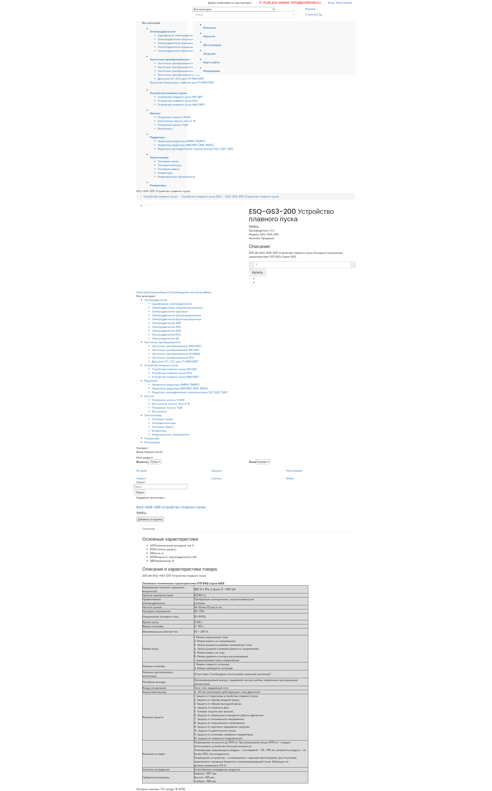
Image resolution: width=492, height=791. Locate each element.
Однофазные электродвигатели (178, 35)
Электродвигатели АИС (166, 327)
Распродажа (152, 442)
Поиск (140, 492)
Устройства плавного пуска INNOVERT (181, 105)
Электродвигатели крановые (176, 43)
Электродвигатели (155, 300)
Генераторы (151, 438)
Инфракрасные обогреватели (176, 177)
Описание (148, 529)
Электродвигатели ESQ (166, 334)
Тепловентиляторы (170, 165)
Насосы (149, 396)
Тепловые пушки (168, 161)
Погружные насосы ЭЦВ (173, 125)
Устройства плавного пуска (160, 196)
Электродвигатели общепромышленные (183, 39)
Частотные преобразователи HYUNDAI (182, 71)
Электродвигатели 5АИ (166, 331)
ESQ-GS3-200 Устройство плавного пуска (252, 196)
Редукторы (150, 381)
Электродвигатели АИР (166, 323)
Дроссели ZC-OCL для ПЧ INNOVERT (181, 79)
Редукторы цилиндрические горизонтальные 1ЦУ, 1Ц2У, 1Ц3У (195, 149)
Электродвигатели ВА (165, 338)
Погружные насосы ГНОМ (174, 117)
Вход (331, 3)
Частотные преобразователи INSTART (181, 63)
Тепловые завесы (169, 169)
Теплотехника (153, 415)
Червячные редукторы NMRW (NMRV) (181, 141)
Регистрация (344, 3)
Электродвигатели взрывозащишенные (182, 47)
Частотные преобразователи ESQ (179, 75)
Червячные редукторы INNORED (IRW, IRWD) (186, 145)
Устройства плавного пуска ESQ (178, 101)
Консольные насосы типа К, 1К (176, 121)
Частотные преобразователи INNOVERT (182, 67)
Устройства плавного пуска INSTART (180, 97)
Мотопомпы (165, 129)
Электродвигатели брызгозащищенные (182, 51)
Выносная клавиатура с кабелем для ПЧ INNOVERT (182, 82)
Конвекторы (165, 173)
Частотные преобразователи (162, 342)
